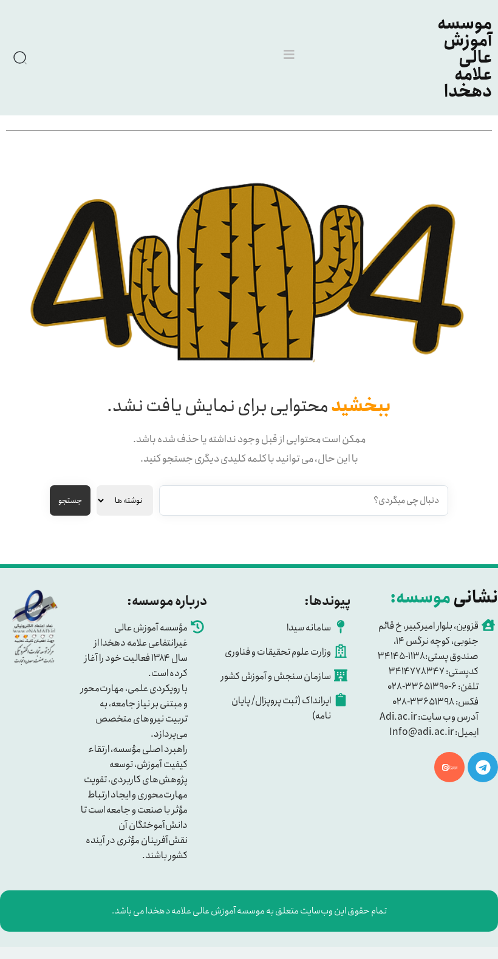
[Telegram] (483, 767)
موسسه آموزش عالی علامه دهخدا (464, 57)
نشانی (444, 597)
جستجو (70, 500)
